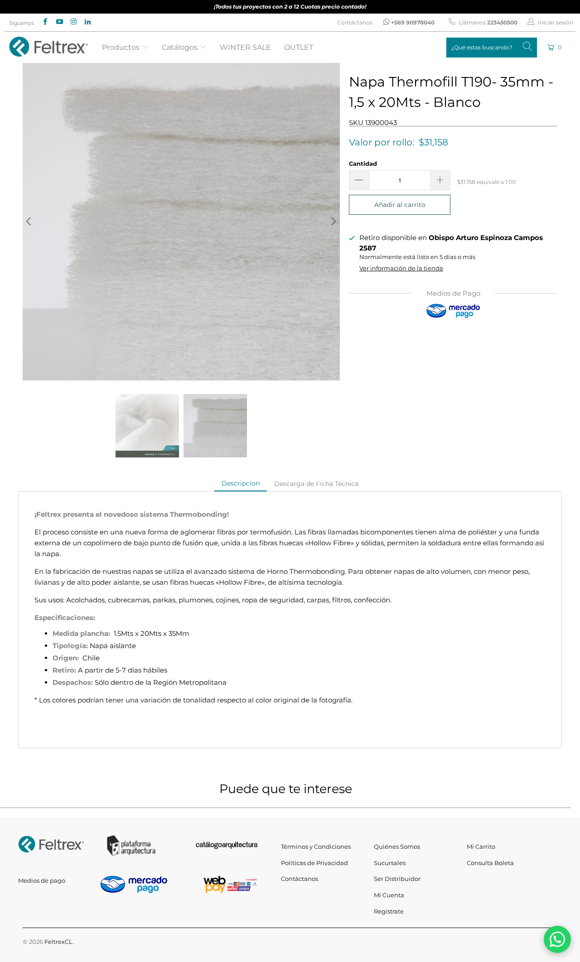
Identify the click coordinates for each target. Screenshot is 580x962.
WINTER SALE (245, 47)
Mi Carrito (481, 846)
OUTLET (298, 47)
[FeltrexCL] (48, 47)
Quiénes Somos (397, 846)
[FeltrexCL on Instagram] (73, 22)
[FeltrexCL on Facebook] (44, 22)
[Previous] (29, 221)
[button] (555, 47)
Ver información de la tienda (401, 268)
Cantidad (363, 163)
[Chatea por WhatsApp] (557, 939)
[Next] (333, 221)
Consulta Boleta (490, 862)
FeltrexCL (58, 941)
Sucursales (390, 862)
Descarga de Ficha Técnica (316, 484)
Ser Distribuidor (397, 878)
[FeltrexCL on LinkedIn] (87, 22)
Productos (121, 47)
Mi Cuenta (389, 895)
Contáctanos (354, 22)
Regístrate (389, 911)
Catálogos (180, 47)
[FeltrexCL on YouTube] (59, 22)
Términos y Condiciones (316, 846)
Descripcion (241, 483)
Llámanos (487, 22)
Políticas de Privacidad (314, 862)
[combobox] (491, 48)
